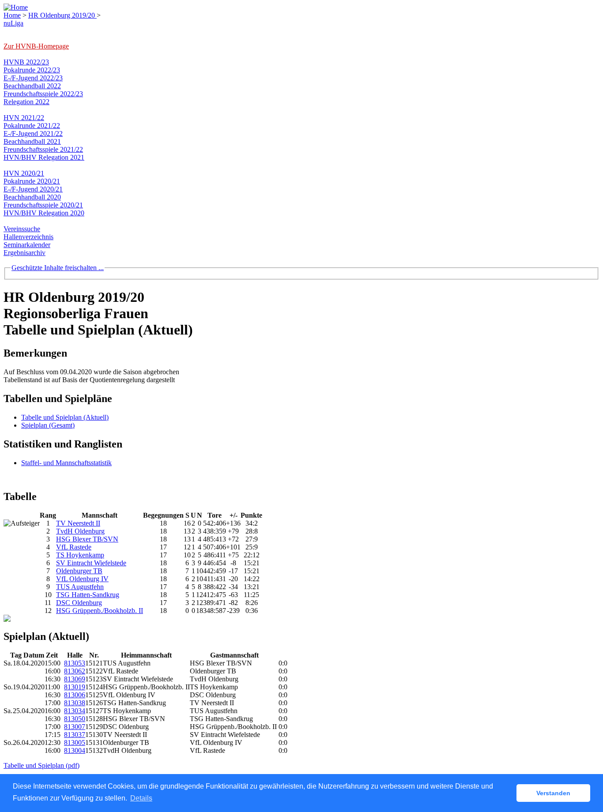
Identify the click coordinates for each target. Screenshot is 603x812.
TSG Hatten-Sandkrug (87, 594)
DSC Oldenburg (79, 602)
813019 (74, 687)
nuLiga (13, 23)
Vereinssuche (22, 229)
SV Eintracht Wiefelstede (91, 563)
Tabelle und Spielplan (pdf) (41, 765)
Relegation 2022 (26, 101)
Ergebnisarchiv (24, 252)
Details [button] (141, 798)
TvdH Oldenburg (80, 531)
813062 (74, 671)
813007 (74, 726)
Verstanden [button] (553, 793)
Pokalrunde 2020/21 (32, 181)
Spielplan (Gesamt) (48, 425)
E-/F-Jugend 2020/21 (33, 189)
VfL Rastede (73, 547)
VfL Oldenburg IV (82, 579)
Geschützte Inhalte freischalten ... (57, 267)
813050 (74, 718)
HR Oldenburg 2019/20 (62, 15)
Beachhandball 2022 (32, 86)
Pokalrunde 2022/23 (32, 70)
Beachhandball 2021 (32, 141)
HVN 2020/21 (24, 173)
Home (12, 15)
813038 (74, 703)
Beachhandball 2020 (32, 197)
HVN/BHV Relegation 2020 (44, 213)
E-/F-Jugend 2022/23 (33, 78)
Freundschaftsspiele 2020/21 (43, 205)
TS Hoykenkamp (80, 555)
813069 (74, 679)
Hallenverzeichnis (28, 237)
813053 (74, 663)
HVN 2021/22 (24, 117)
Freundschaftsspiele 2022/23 (43, 94)
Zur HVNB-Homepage (36, 46)
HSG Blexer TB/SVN (87, 539)
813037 (74, 734)
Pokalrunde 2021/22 (32, 125)
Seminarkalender (27, 244)
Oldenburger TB (79, 571)
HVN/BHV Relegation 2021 (44, 157)
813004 (74, 750)
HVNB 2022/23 (26, 62)
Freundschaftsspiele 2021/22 (43, 149)
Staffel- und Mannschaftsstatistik (66, 462)
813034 (74, 710)
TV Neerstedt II (78, 523)
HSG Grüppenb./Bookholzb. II (99, 610)
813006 (74, 695)
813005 (74, 742)
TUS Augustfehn (80, 586)
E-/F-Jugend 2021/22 (33, 133)
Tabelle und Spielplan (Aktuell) (65, 417)
